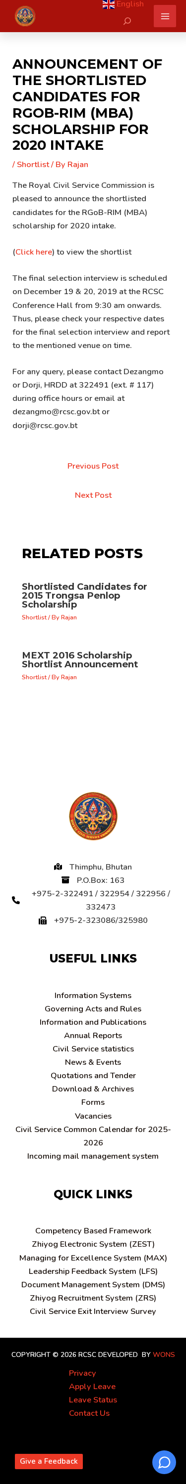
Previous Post (93, 466)
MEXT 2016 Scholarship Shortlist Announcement (80, 660)
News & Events (93, 1062)
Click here (33, 252)
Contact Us (89, 1413)
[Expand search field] (127, 21)
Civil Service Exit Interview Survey (93, 1311)
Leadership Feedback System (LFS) (93, 1271)
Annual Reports (93, 1035)
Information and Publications (93, 1022)
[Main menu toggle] (165, 16)
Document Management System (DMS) (93, 1284)
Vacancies (93, 1116)
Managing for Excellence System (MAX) (93, 1258)
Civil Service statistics (93, 1048)
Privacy (82, 1373)
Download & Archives (93, 1088)
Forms (93, 1102)
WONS (164, 1354)
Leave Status (93, 1399)
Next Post (93, 495)
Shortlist (33, 164)
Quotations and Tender (93, 1075)
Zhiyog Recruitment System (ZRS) (93, 1298)
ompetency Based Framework (93, 1230)
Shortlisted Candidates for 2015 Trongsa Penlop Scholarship (84, 595)
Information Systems (93, 995)
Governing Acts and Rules (93, 1008)
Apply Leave (92, 1386)
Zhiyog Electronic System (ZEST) (93, 1244)
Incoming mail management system (93, 1156)
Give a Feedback (49, 1461)
